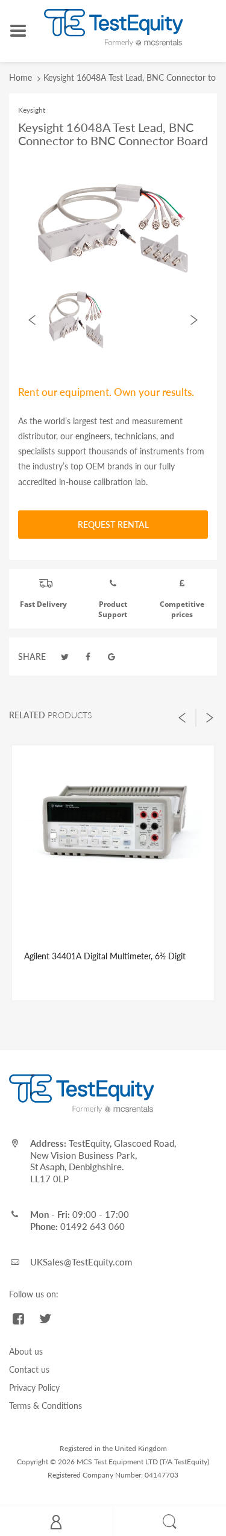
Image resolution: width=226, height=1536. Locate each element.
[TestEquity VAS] (113, 27)
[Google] (111, 656)
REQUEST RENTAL (113, 524)
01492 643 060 (92, 1226)
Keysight (31, 109)
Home (20, 77)
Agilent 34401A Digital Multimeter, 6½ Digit (105, 956)
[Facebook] (89, 656)
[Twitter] (65, 656)
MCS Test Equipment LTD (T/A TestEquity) (143, 1461)
